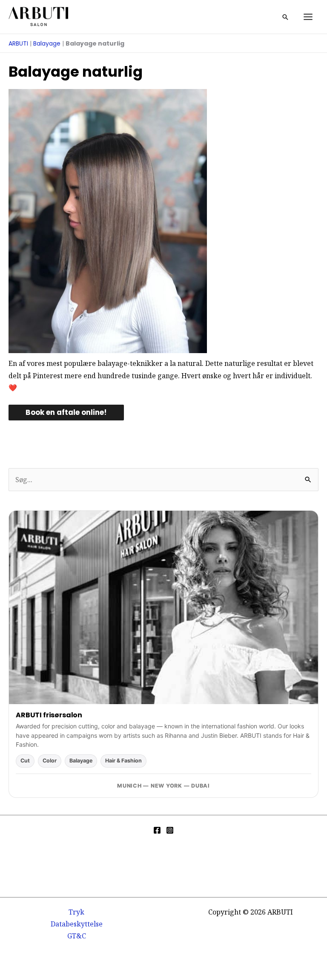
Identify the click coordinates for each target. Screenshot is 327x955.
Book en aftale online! (66, 412)
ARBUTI (18, 43)
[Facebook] (157, 830)
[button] (285, 17)
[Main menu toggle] (308, 16)
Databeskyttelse (77, 924)
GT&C (76, 936)
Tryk (76, 912)
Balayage (46, 43)
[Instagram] (170, 830)
